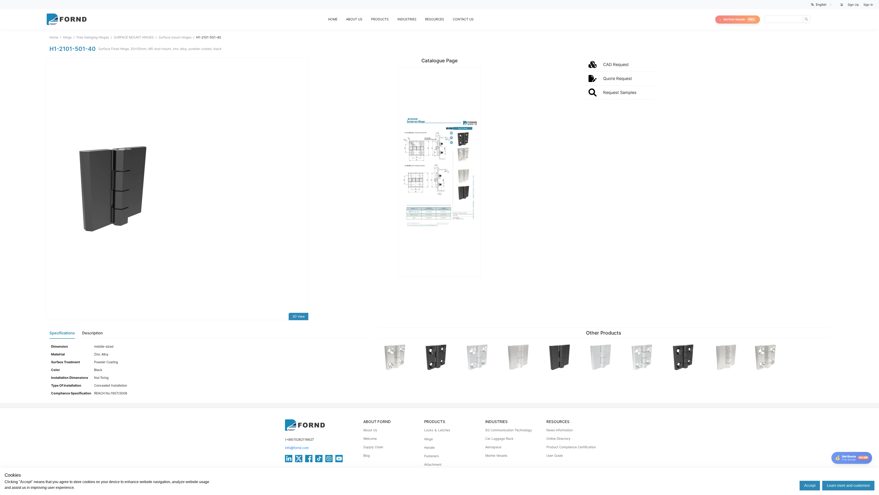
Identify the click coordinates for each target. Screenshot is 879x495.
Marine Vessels (496, 455)
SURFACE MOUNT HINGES (134, 37)
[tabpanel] (209, 369)
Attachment (433, 464)
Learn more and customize (848, 485)
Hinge (67, 37)
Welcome (370, 438)
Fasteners (431, 456)
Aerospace (493, 447)
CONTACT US (463, 19)
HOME (332, 19)
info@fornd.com (297, 448)
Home (53, 37)
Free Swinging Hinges (92, 37)
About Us (370, 430)
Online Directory (558, 438)
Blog (366, 455)
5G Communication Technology (508, 430)
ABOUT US (354, 19)
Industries (406, 19)
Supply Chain (373, 447)
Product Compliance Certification (571, 447)
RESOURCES (434, 19)
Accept (809, 485)
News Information (559, 430)
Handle (429, 447)
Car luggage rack (499, 438)
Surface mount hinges (175, 37)
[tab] (62, 333)
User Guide (554, 455)
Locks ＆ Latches (437, 430)
